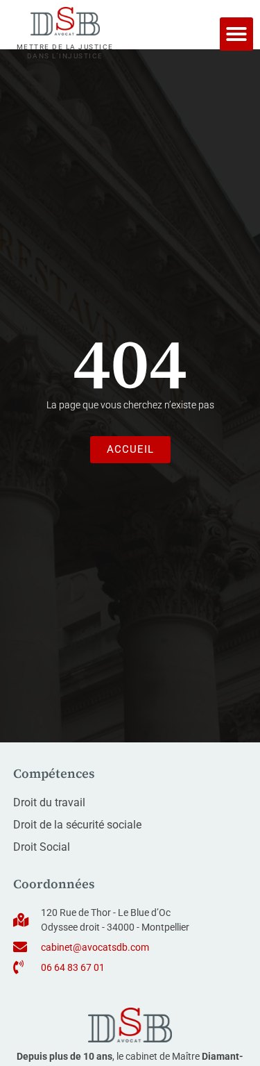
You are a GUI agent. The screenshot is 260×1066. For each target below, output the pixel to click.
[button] (236, 34)
